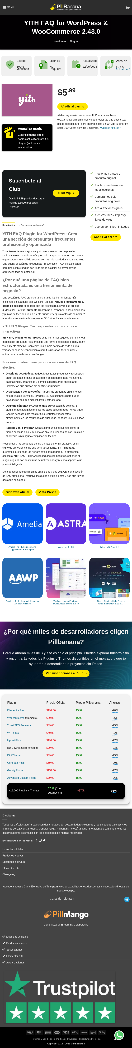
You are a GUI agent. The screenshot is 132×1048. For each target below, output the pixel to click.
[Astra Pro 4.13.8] (66, 523)
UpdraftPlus (14, 740)
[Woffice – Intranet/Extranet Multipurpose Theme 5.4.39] (66, 578)
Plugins (74, 41)
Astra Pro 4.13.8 (66, 547)
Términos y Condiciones (43, 1039)
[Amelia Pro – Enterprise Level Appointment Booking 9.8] (22, 523)
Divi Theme (13, 755)
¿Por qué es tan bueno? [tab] (31, 225)
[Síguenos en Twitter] (44, 840)
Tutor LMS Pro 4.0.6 (109, 547)
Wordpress (60, 41)
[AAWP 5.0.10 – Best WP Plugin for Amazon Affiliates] (22, 578)
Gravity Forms (15, 770)
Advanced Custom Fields (21, 777)
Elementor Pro (15, 710)
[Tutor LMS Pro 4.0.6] (109, 523)
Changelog (8, 874)
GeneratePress (15, 762)
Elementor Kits (10, 868)
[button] (8, 7)
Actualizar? (123, 69)
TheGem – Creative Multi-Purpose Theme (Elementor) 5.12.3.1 (109, 602)
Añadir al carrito (72, 106)
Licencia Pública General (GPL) (37, 828)
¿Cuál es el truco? (110, 128)
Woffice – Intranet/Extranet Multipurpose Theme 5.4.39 (66, 602)
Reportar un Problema (90, 1039)
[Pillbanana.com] (66, 7)
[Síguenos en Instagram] (40, 840)
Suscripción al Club (13, 862)
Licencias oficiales (13, 849)
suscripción (54, 792)
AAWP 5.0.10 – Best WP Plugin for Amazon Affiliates (22, 602)
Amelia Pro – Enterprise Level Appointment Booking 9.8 (22, 548)
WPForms (13, 733)
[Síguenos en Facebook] (36, 840)
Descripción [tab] (8, 225)
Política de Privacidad (66, 1039)
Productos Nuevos (13, 855)
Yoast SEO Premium (19, 725)
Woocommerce (15, 718)
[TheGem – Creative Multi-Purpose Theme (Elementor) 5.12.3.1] (109, 578)
